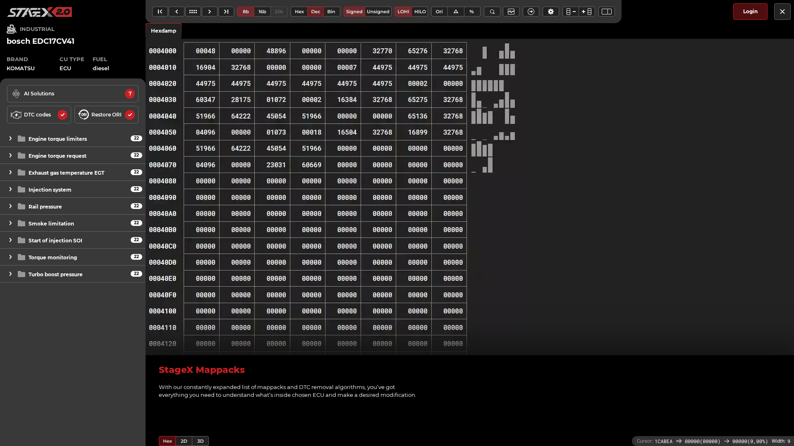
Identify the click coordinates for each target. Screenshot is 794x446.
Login (750, 11)
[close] (782, 11)
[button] (73, 138)
